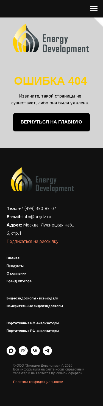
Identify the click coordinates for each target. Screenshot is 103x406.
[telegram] (47, 353)
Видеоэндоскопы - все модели (32, 298)
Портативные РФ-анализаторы (33, 323)
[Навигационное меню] (94, 8)
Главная (13, 258)
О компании (16, 273)
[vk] (35, 353)
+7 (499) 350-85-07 (37, 208)
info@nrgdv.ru (37, 216)
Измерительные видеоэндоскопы (35, 306)
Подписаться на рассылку (33, 241)
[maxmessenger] (11, 353)
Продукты (15, 265)
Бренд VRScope (19, 281)
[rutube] (23, 353)
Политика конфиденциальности (38, 382)
